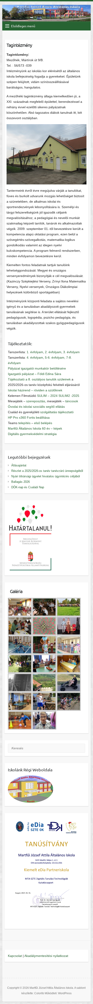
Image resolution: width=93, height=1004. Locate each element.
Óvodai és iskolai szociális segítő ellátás (36, 406)
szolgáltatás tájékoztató (57, 412)
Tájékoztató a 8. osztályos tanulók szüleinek (39, 379)
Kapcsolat (15, 956)
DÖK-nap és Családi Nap (27, 487)
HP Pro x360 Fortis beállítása (29, 417)
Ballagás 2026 (20, 481)
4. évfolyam (35, 357)
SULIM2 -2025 (68, 396)
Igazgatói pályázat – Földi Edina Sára (34, 374)
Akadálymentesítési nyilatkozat (46, 956)
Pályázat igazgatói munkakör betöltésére (37, 368)
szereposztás (35, 401)
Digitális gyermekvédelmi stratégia (32, 434)
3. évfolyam (71, 352)
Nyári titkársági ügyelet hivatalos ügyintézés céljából (45, 476)
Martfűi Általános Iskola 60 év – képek (35, 428)
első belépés (43, 423)
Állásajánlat (18, 465)
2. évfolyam (53, 352)
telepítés (24, 423)
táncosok (71, 401)
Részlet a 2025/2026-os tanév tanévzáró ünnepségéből (47, 471)
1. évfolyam (35, 352)
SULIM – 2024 (47, 396)
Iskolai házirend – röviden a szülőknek (35, 390)
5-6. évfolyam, (55, 357)
